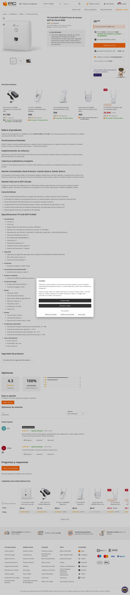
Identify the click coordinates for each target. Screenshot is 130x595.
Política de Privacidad (67, 314)
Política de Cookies (51, 314)
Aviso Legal (81, 314)
